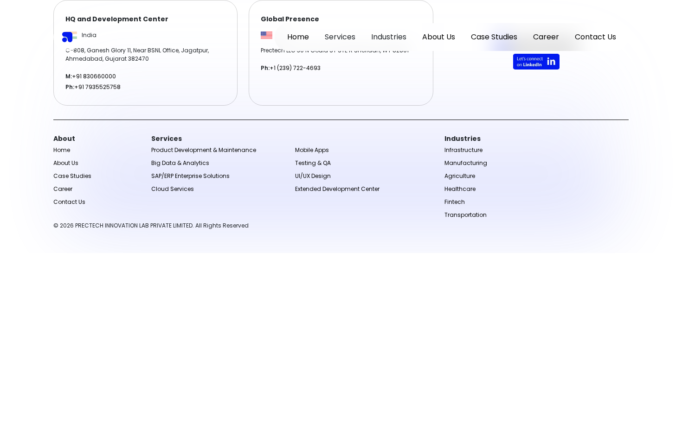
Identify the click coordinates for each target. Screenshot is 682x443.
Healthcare (460, 189)
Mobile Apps (312, 150)
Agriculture (459, 176)
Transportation (465, 215)
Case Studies (494, 37)
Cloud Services (172, 189)
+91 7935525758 (97, 87)
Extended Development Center (337, 189)
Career (546, 37)
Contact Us (595, 37)
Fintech (454, 202)
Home (298, 37)
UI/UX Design (313, 176)
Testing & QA (313, 163)
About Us (438, 37)
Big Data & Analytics (180, 163)
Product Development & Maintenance (203, 150)
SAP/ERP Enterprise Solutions (190, 176)
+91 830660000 (94, 76)
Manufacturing (465, 163)
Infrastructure (463, 150)
